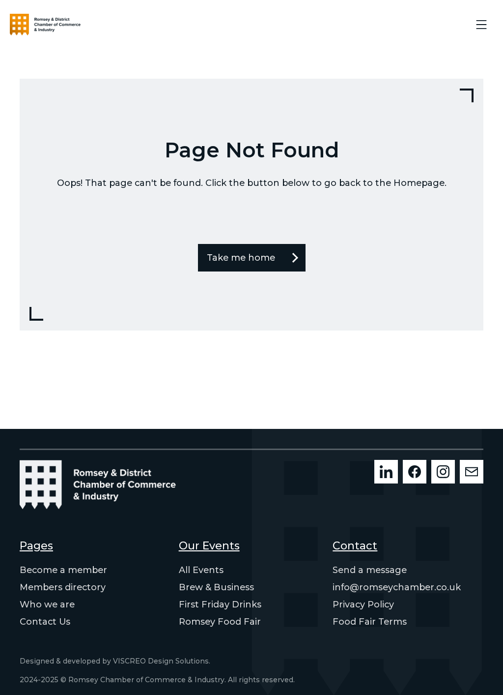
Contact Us (45, 621)
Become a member (63, 570)
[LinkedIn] (386, 471)
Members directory (63, 587)
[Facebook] (414, 471)
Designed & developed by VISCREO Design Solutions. (115, 661)
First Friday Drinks (220, 604)
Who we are (47, 604)
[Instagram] (443, 471)
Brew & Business (216, 587)
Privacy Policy (363, 604)
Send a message (370, 570)
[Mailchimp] (471, 471)
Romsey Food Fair (220, 621)
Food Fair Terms (370, 621)
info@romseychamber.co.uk (397, 587)
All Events (201, 570)
